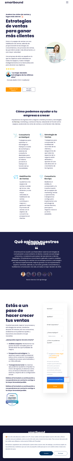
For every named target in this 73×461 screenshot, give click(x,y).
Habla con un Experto (13, 89)
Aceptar (46, 453)
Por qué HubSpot (28, 89)
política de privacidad (54, 357)
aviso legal (59, 354)
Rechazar (60, 453)
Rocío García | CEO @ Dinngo (36, 280)
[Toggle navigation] (67, 2)
